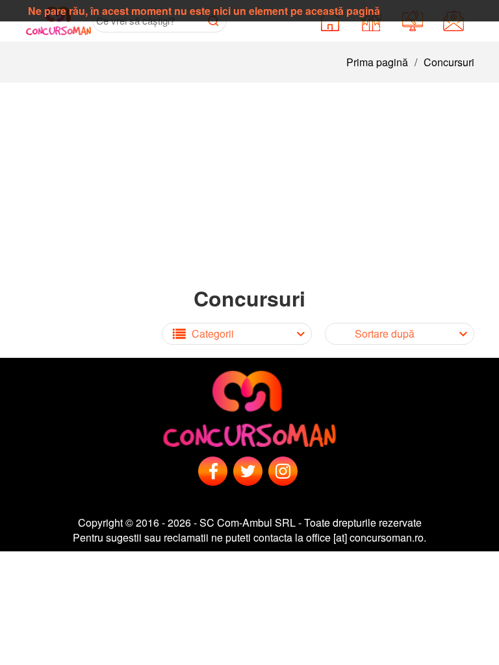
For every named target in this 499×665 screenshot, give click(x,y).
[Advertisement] (249, 180)
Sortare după (385, 333)
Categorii (213, 333)
